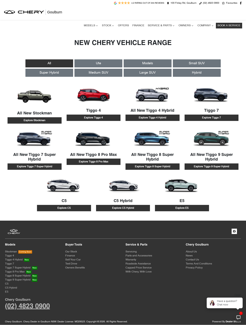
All (49, 63)
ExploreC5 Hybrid (123, 208)
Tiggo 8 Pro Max (15, 271)
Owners (185, 25)
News (189, 255)
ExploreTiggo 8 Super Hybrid (152, 166)
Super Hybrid (49, 72)
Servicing (131, 251)
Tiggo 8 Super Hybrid (17, 275)
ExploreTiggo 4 (93, 117)
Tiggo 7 (9, 263)
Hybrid (196, 72)
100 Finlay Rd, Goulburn (183, 3)
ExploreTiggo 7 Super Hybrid (34, 166)
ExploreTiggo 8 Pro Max (93, 161)
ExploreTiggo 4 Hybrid (152, 117)
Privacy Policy (194, 267)
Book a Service (229, 25)
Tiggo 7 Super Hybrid (17, 267)
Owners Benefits (75, 267)
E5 (6, 292)
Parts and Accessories (139, 255)
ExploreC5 (64, 208)
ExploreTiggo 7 (211, 117)
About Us (191, 251)
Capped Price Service (139, 267)
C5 (7, 284)
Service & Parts (160, 25)
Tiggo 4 (9, 255)
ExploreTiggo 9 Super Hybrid (211, 166)
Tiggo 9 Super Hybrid (17, 279)
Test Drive (71, 263)
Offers (123, 25)
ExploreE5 (182, 208)
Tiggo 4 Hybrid (14, 259)
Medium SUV (98, 72)
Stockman (11, 251)
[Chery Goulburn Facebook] (241, 3)
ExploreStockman (34, 120)
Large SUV (147, 72)
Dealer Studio (233, 322)
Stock (106, 25)
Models (89, 25)
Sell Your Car (73, 259)
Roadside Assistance (138, 263)
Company (204, 25)
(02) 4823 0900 (211, 3)
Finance (138, 25)
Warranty (131, 259)
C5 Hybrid (11, 288)
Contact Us (192, 259)
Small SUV (197, 63)
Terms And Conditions (199, 263)
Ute (98, 63)
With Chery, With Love (139, 271)
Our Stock (71, 251)
